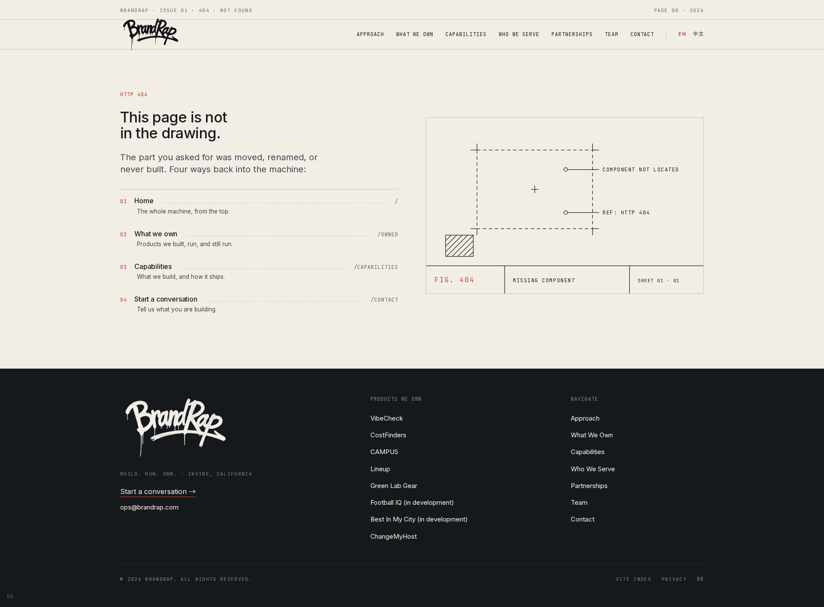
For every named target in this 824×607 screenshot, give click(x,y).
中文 (698, 34)
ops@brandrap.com (149, 507)
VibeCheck (386, 418)
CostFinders (388, 435)
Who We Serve (519, 34)
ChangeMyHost (393, 536)
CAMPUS (384, 452)
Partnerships (572, 34)
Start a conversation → (158, 491)
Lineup (380, 469)
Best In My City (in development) (419, 519)
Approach (370, 34)
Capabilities (466, 34)
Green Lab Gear (393, 486)
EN (682, 34)
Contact (642, 34)
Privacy (674, 579)
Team (611, 34)
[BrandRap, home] (150, 34)
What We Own (415, 34)
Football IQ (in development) (412, 502)
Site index (633, 579)
